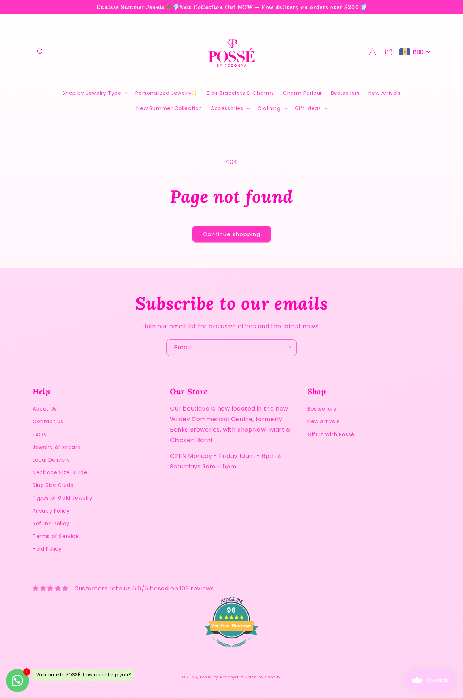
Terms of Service (56, 536)
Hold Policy (47, 548)
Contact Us (48, 421)
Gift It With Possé (330, 434)
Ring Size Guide (53, 485)
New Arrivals (323, 421)
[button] (40, 52)
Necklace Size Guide (60, 472)
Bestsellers (321, 408)
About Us (45, 408)
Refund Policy (51, 523)
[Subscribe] (288, 347)
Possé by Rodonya (219, 677)
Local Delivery (51, 459)
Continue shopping (231, 234)
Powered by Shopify (260, 677)
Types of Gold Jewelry (63, 497)
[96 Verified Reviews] (231, 651)
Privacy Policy (51, 510)
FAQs (39, 434)
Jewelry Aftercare (57, 447)
